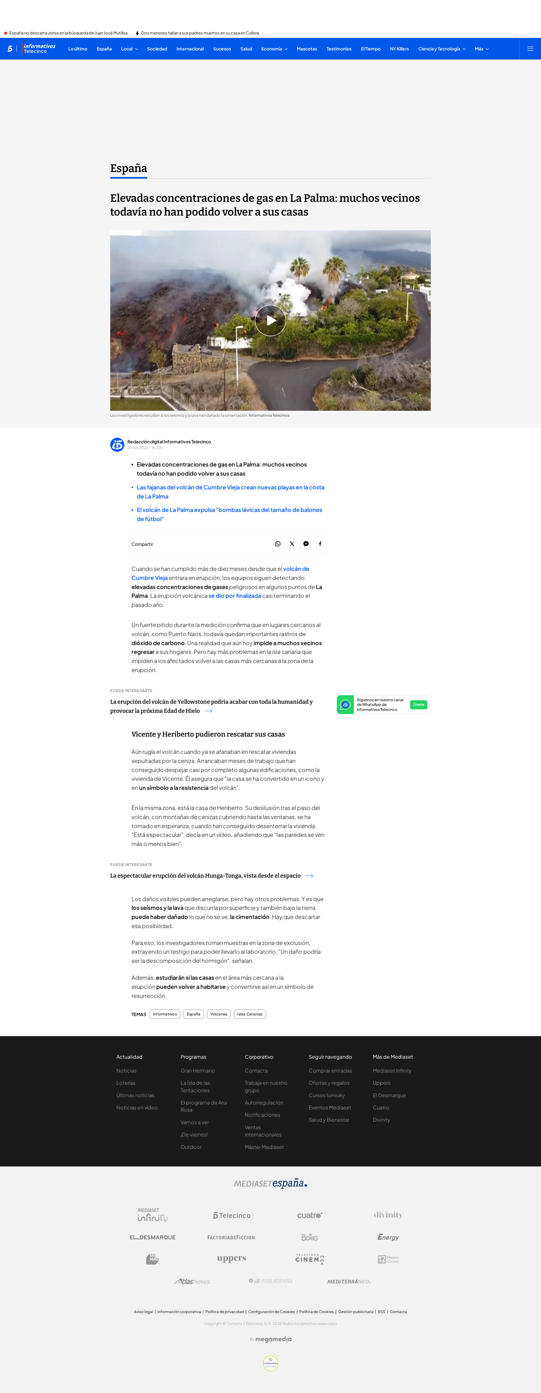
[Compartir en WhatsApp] (277, 544)
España (128, 168)
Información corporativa (179, 1311)
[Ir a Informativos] (38, 48)
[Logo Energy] (388, 1237)
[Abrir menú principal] (530, 48)
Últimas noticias (135, 1095)
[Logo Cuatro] (309, 1215)
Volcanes (218, 1014)
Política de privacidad (224, 1311)
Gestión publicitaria (356, 1311)
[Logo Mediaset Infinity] (153, 1215)
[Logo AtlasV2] (192, 1281)
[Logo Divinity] (388, 1215)
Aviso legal (143, 1311)
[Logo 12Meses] (388, 1259)
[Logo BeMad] (152, 1259)
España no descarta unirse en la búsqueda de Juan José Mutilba (68, 33)
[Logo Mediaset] (270, 1187)
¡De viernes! (194, 1134)
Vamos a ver (195, 1122)
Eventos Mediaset (330, 1107)
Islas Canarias (249, 1014)
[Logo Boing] (309, 1237)
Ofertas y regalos (329, 1082)
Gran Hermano (198, 1070)
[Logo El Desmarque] (152, 1237)
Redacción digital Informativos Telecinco (169, 441)
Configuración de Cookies (271, 1311)
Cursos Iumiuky (327, 1095)
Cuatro (381, 1107)
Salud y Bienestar (329, 1119)
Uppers (381, 1082)
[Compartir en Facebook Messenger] (306, 544)
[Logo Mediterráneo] (349, 1281)
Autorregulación (264, 1102)
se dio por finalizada (235, 595)
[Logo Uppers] (231, 1259)
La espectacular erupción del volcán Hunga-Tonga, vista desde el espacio (205, 875)
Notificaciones (262, 1114)
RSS (381, 1311)
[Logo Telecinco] (231, 1215)
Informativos (165, 1014)
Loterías (126, 1082)
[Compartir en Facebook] (320, 544)
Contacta (256, 1070)
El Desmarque (389, 1095)
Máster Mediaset (264, 1147)
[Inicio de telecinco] (10, 48)
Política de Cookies (316, 1311)
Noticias (126, 1070)
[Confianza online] (270, 1369)
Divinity (381, 1119)
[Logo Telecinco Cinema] (310, 1259)
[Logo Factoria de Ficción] (231, 1237)
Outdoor (191, 1147)
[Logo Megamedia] (273, 1339)
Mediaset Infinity (392, 1070)
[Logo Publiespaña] (270, 1281)
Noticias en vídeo (137, 1107)
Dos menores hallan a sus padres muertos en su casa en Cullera (200, 33)
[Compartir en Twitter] (291, 544)
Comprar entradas (330, 1070)
